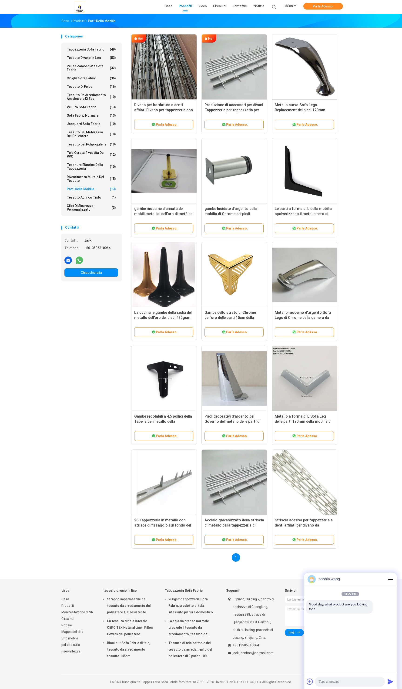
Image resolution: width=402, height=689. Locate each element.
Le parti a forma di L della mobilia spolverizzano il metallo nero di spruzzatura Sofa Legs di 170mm (303, 213)
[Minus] (390, 579)
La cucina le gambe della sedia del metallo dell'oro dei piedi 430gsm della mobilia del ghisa (163, 317)
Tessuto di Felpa (91, 86)
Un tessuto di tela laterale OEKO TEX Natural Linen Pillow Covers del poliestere (130, 627)
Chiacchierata (91, 272)
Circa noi (67, 619)
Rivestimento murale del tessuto (91, 178)
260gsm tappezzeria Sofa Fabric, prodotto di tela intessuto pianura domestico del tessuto (190, 606)
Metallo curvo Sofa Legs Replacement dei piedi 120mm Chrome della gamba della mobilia (303, 110)
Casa (65, 599)
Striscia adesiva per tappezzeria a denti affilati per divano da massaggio (304, 525)
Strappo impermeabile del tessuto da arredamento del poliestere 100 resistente (129, 605)
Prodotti (67, 606)
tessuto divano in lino (91, 58)
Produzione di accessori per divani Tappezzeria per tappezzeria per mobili (233, 110)
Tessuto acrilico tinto (91, 197)
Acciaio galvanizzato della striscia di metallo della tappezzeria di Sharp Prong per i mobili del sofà (234, 525)
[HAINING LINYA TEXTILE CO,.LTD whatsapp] (79, 260)
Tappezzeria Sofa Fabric (91, 49)
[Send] (390, 681)
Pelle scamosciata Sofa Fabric (91, 68)
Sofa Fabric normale (91, 115)
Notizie (66, 625)
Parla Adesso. (323, 6)
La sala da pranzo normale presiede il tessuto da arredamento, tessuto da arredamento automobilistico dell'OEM (191, 628)
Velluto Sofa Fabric (91, 107)
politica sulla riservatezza (70, 648)
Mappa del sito (72, 632)
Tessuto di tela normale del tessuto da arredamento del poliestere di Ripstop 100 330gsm (190, 650)
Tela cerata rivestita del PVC (91, 154)
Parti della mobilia (91, 189)
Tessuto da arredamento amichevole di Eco (91, 97)
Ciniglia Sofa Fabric (91, 78)
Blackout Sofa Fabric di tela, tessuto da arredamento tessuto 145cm (128, 649)
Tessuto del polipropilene (91, 144)
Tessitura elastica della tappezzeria (91, 166)
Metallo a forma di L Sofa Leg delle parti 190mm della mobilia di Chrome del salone (303, 421)
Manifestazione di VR (77, 612)
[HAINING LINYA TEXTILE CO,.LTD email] (68, 260)
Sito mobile (69, 638)
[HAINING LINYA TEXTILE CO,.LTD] (79, 7)
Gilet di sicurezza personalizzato (91, 207)
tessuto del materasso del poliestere (91, 134)
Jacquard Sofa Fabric (91, 124)
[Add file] (310, 681)
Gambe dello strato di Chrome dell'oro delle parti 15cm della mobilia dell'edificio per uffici (230, 317)
